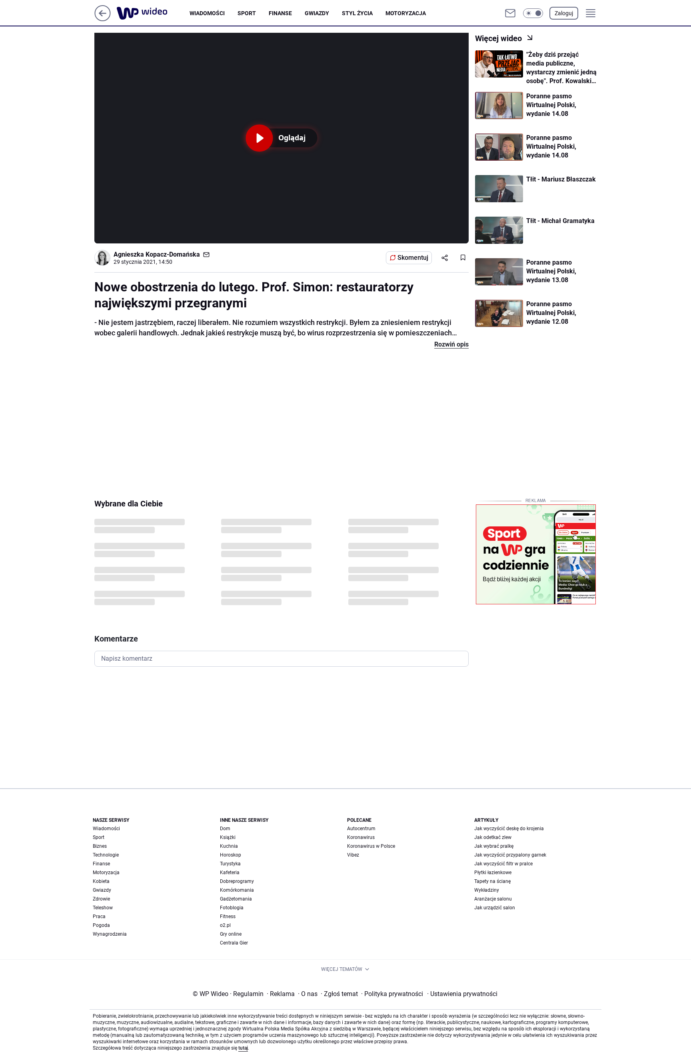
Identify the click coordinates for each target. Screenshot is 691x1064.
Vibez (353, 855)
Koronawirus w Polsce (371, 846)
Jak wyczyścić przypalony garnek (510, 855)
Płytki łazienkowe (492, 872)
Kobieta (101, 881)
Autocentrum (361, 828)
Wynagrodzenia (110, 934)
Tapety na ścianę (492, 881)
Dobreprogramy (237, 881)
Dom (225, 828)
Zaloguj (564, 13)
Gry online (231, 934)
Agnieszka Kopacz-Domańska (157, 254)
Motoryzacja (405, 13)
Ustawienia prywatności (462, 994)
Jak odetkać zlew (492, 837)
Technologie (106, 855)
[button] (533, 13)
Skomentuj (412, 257)
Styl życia (357, 13)
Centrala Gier (234, 943)
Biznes (100, 846)
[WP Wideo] (153, 13)
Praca (99, 916)
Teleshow (103, 908)
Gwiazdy (317, 13)
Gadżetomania (236, 899)
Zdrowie (101, 899)
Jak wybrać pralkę (493, 846)
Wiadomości (207, 13)
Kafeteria (230, 872)
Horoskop (230, 855)
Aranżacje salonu (493, 899)
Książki (228, 837)
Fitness (228, 916)
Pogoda (101, 925)
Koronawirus (361, 837)
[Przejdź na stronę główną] (102, 19)
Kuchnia (229, 846)
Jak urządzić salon (494, 908)
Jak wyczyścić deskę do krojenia (509, 828)
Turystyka (230, 864)
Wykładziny (486, 890)
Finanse (280, 13)
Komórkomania (237, 890)
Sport (247, 13)
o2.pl (225, 925)
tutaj (243, 1048)
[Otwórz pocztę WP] (510, 13)
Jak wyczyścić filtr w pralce (503, 864)
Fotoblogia (232, 908)
